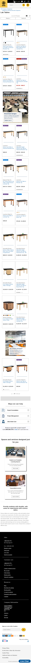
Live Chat (6, 552)
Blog (5, 585)
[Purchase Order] (17, 636)
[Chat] (22, 1)
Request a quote (7, 548)
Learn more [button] (15, 496)
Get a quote (18, 1)
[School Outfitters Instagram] (5, 641)
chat (16, 429)
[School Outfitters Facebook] (3, 641)
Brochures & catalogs (9, 587)
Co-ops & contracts (8, 592)
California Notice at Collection (9, 655)
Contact (9, 568)
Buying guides (7, 590)
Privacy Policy (5, 648)
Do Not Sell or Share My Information (11, 650)
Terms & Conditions (8, 577)
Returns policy (7, 575)
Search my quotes (8, 554)
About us (6, 613)
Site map (6, 617)
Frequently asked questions (10, 594)
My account (6, 570)
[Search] (23, 5)
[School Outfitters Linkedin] (7, 641)
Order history (7, 572)
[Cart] (27, 5)
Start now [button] (15, 468)
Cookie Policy (5, 652)
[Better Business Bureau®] (28, 641)
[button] (23, 641)
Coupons (6, 596)
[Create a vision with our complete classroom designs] (15, 107)
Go (23, 629)
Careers (5, 615)
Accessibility (5, 657)
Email (6, 550)
